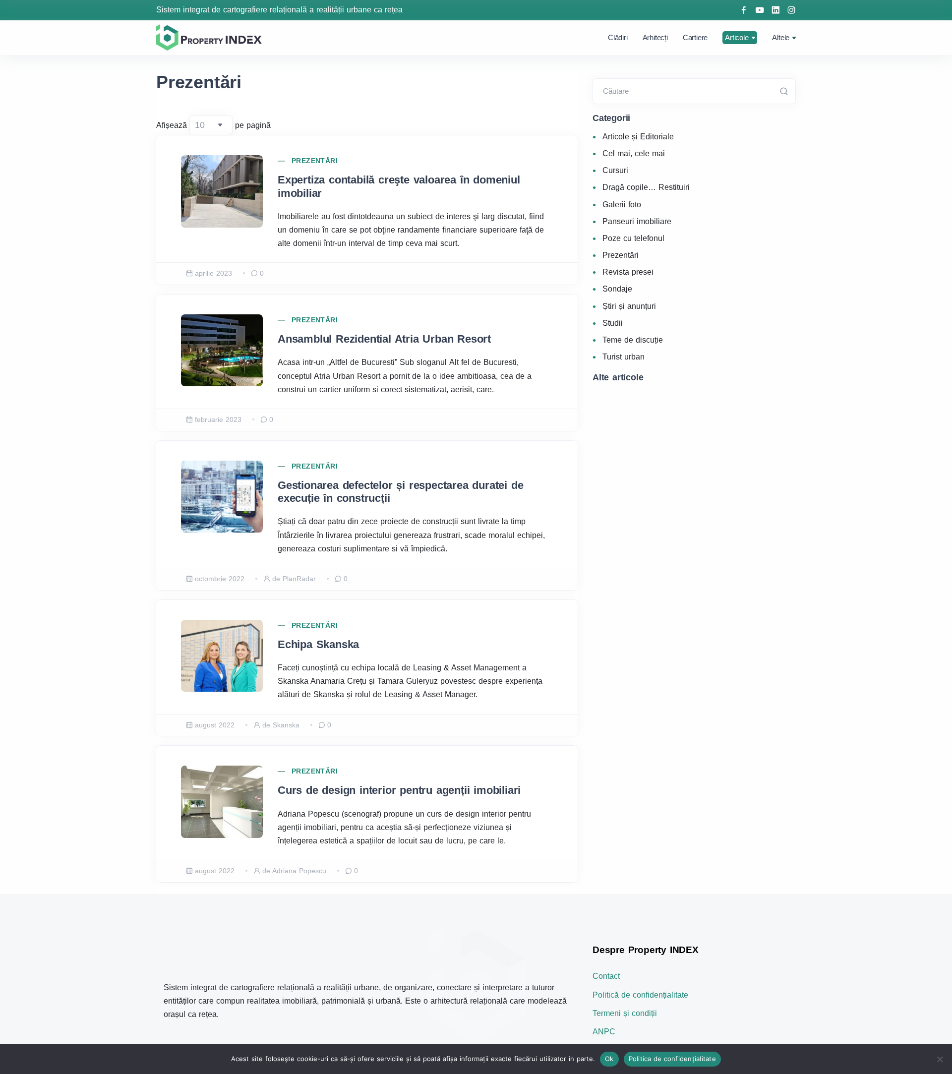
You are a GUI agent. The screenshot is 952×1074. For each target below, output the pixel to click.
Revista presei (628, 272)
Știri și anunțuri (629, 306)
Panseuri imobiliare (636, 221)
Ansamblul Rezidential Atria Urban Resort (384, 339)
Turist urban (623, 357)
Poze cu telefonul (633, 238)
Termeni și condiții (625, 1013)
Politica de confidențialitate (672, 1059)
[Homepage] (210, 37)
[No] (940, 1059)
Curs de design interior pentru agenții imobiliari (399, 790)
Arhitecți (655, 37)
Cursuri (615, 170)
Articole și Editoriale (638, 136)
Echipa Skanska (318, 644)
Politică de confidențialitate (640, 995)
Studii (612, 323)
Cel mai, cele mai (633, 153)
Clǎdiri (618, 37)
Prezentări (315, 161)
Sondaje (617, 289)
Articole (736, 37)
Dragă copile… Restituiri (646, 187)
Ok (609, 1059)
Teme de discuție (632, 340)
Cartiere (695, 37)
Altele (780, 37)
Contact (606, 976)
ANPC (604, 1031)
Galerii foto (621, 204)
